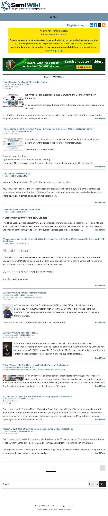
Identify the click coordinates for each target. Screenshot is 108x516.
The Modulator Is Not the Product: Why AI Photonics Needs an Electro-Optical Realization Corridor (48, 129)
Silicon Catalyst (60, 370)
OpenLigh (79, 409)
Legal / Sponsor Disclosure (47, 509)
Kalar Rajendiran (10, 367)
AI (12, 370)
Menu (55, 17)
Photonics (15, 87)
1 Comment (7, 89)
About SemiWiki (65, 509)
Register (72, 25)
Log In (83, 25)
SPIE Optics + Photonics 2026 (17, 173)
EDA (24, 297)
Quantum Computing (28, 370)
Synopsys (51, 412)
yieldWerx (38, 297)
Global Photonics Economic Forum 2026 (21, 209)
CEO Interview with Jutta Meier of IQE (20, 333)
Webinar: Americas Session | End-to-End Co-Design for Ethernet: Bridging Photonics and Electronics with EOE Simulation (53, 240)
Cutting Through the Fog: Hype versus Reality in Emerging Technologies (36, 365)
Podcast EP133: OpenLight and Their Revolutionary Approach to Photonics (37, 396)
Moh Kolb (8, 84)
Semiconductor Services (45, 370)
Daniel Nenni (9, 295)
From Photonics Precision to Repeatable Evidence (26, 82)
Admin (7, 176)
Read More (99, 118)
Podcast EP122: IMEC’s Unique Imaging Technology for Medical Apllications (38, 429)
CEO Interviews (16, 297)
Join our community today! (54, 34)
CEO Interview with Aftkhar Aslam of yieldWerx (25, 293)
